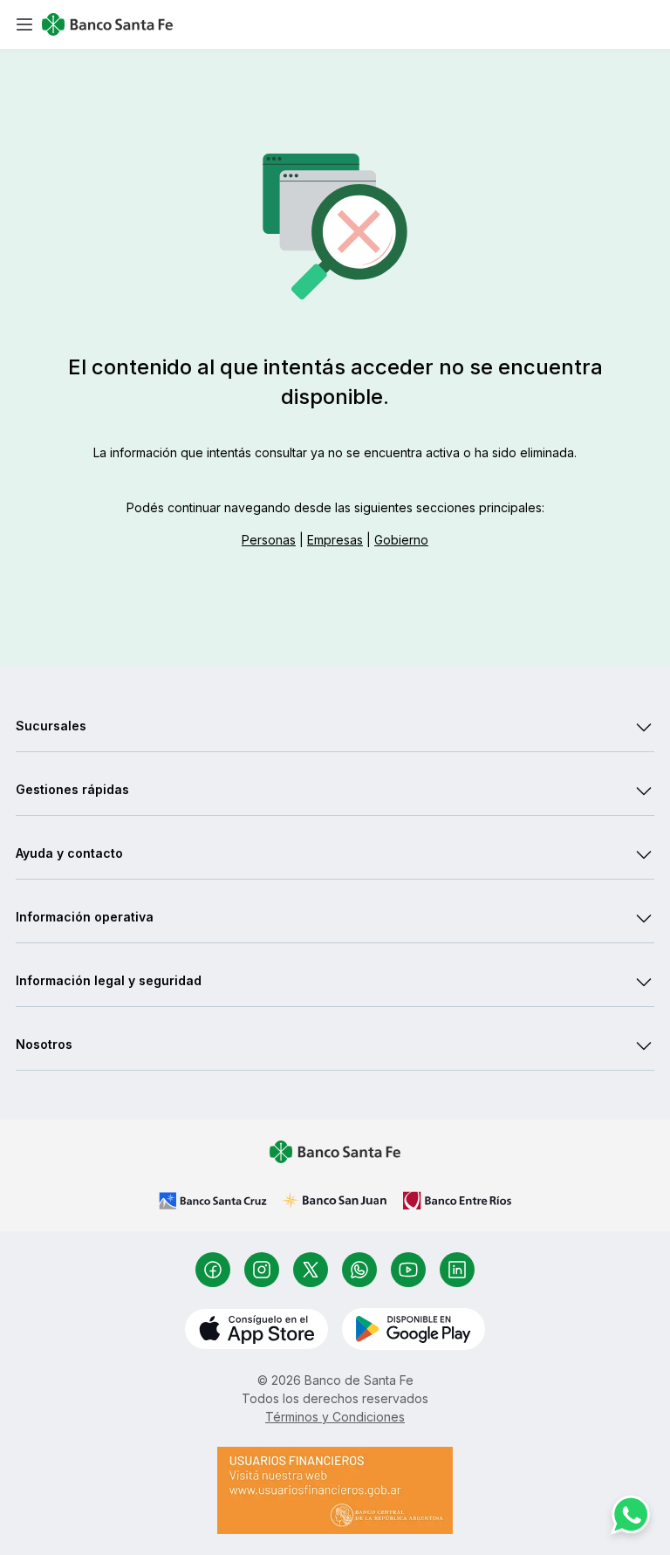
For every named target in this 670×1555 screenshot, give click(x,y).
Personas (269, 539)
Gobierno (401, 539)
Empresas (335, 539)
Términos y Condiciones (335, 1416)
